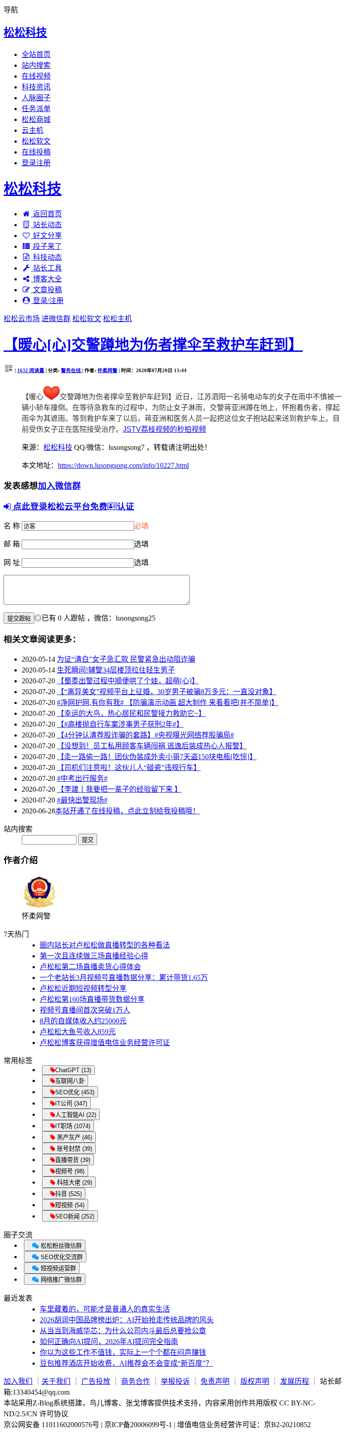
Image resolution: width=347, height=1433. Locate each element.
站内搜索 (36, 65)
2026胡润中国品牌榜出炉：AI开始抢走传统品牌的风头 (127, 1320)
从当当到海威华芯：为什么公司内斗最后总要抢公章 (123, 1331)
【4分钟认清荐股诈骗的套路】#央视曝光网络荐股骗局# (145, 735)
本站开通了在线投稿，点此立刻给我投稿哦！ (127, 811)
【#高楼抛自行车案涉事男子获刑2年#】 (120, 724)
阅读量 (30, 370)
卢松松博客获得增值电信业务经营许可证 (105, 1042)
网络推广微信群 (60, 1279)
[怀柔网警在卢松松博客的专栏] (40, 907)
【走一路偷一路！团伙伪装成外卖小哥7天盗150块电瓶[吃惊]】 (157, 757)
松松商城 (36, 119)
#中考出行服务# (82, 778)
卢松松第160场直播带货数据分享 (92, 999)
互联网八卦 (69, 1081)
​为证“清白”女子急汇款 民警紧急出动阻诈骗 (126, 659)
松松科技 (25, 32)
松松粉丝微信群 (60, 1245)
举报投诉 (175, 1381)
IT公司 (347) (71, 1103)
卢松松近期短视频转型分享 (83, 988)
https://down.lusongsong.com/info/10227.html (123, 465)
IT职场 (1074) (72, 1126)
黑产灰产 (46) (73, 1137)
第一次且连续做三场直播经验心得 (94, 956)
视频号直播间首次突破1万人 (85, 1010)
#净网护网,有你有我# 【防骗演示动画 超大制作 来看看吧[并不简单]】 (167, 702)
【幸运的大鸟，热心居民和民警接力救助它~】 (131, 713)
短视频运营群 (57, 1268)
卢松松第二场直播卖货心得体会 (90, 967)
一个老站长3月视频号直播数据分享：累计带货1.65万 (124, 977)
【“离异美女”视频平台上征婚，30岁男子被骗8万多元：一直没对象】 (167, 691)
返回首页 (47, 214)
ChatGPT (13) (73, 1070)
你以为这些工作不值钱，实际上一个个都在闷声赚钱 (123, 1352)
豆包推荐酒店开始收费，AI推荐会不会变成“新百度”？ (126, 1363)
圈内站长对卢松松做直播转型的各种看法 (105, 945)
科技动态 (47, 257)
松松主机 (117, 318)
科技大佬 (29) (73, 1182)
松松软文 (36, 141)
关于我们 (56, 1381)
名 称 (12, 526)
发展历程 (294, 1381)
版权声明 (254, 1381)
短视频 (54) (69, 1205)
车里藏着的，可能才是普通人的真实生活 (105, 1309)
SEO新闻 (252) (74, 1216)
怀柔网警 (107, 370)
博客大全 (47, 279)
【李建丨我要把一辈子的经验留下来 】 (119, 789)
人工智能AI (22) (75, 1114)
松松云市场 (22, 318)
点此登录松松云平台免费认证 (72, 506)
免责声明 (215, 1381)
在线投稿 (36, 152)
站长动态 (47, 225)
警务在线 (71, 370)
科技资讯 (36, 87)
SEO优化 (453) (74, 1092)
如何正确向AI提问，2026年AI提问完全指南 (109, 1341)
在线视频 (36, 76)
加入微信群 (59, 485)
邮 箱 (12, 544)
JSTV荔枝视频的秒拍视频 (164, 429)
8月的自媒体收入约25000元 (83, 1021)
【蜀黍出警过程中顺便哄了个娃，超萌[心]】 (128, 681)
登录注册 (36, 163)
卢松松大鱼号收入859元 (78, 1032)
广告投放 (95, 1381)
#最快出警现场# (82, 800)
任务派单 (36, 108)
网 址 (12, 562)
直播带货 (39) (72, 1160)
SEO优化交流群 (61, 1257)
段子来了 (47, 246)
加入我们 (18, 1381)
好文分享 (47, 235)
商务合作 (135, 1381)
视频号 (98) (69, 1171)
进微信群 (56, 318)
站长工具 (47, 268)
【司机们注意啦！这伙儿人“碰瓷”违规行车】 (129, 767)
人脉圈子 (36, 98)
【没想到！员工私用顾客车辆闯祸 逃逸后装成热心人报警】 (152, 746)
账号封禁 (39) (73, 1148)
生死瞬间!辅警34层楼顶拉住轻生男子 (116, 670)
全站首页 (36, 54)
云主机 (32, 130)
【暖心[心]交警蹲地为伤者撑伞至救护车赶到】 (153, 344)
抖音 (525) (68, 1193)
